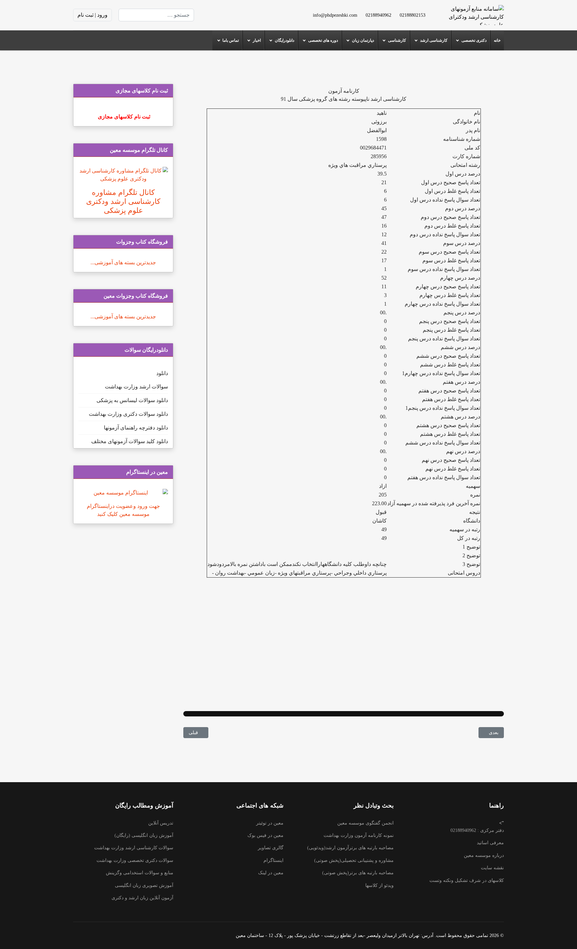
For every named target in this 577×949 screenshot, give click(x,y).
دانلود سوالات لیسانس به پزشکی (132, 400)
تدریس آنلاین (160, 823)
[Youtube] (241, 15)
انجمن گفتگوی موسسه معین (365, 823)
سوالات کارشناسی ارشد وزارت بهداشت (133, 847)
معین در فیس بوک (265, 835)
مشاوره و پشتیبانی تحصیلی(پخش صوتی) (354, 860)
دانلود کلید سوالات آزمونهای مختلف (129, 441)
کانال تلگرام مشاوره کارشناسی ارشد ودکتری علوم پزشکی (123, 201)
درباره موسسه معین (484, 855)
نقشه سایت (492, 867)
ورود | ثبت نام (92, 15)
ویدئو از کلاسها (379, 885)
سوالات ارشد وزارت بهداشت (136, 386)
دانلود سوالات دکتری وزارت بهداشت (128, 414)
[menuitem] (497, 40)
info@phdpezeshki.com (335, 15)
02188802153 (412, 15)
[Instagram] (220, 15)
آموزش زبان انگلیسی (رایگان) (144, 835)
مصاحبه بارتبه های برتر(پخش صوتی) (358, 872)
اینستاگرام (273, 860)
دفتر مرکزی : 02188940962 (477, 830)
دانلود (162, 373)
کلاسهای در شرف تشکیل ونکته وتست (466, 880)
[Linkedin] (231, 15)
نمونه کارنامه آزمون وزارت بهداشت (359, 835)
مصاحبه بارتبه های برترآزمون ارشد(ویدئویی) (350, 847)
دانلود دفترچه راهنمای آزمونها (136, 427)
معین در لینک (270, 872)
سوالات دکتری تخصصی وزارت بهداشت (135, 860)
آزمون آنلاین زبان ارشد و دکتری (142, 897)
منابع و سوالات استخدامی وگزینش (139, 872)
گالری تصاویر (270, 847)
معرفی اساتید (490, 842)
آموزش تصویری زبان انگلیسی (144, 885)
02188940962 (378, 15)
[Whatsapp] (209, 15)
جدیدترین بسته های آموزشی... (123, 262)
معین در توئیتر (269, 823)
